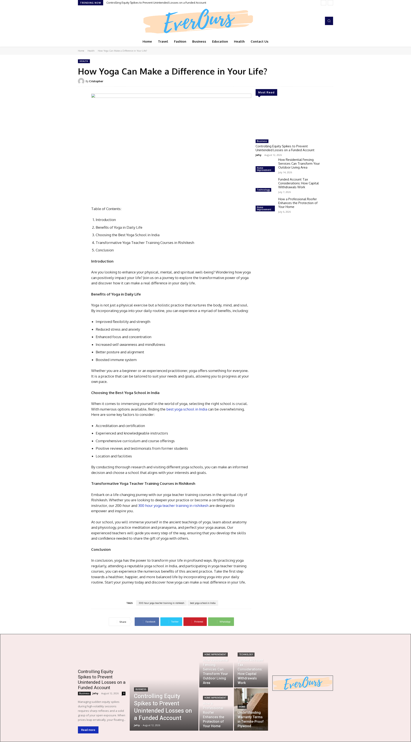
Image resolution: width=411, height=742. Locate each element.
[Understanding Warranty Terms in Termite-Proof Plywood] (251, 709)
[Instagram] (87, 21)
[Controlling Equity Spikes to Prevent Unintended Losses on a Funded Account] (288, 119)
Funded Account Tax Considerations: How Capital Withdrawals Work (298, 183)
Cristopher (96, 81)
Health (91, 50)
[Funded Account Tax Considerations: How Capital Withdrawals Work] (265, 185)
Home (81, 50)
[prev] (323, 2)
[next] (330, 2)
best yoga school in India (186, 409)
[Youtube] (99, 21)
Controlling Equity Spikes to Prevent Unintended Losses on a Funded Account (156, 2)
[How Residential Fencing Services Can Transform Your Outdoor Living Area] (265, 165)
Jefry (258, 155)
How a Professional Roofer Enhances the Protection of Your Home (297, 203)
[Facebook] (81, 21)
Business (262, 141)
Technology (263, 189)
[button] (329, 21)
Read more (88, 730)
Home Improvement (264, 169)
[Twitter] (93, 21)
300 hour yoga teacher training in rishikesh (173, 505)
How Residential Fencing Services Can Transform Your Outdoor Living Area (299, 163)
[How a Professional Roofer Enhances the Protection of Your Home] (265, 205)
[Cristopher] (82, 81)
